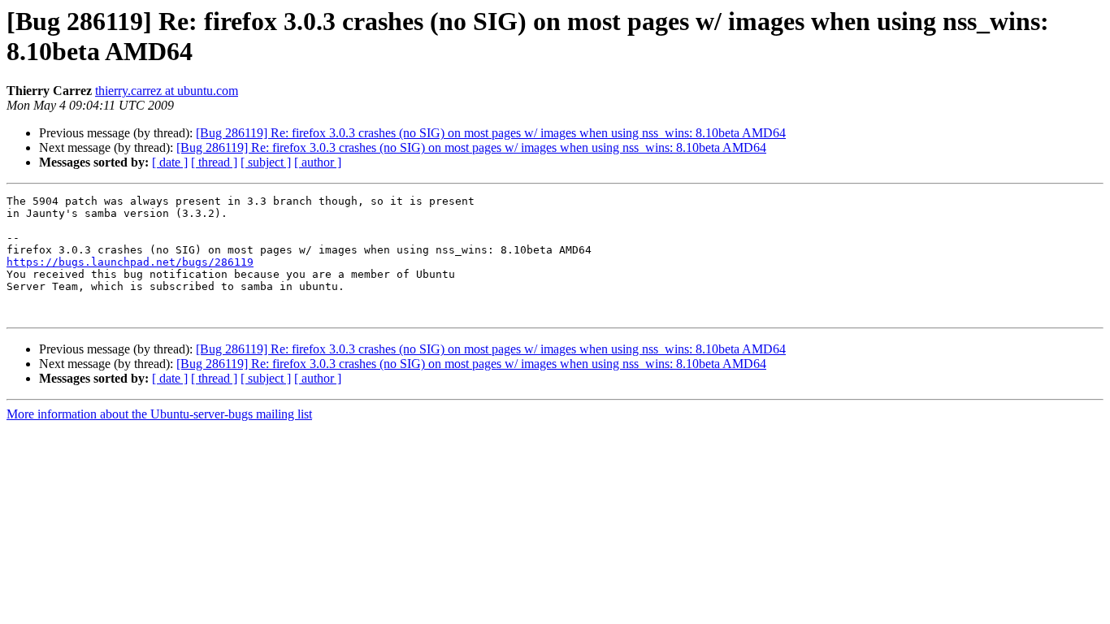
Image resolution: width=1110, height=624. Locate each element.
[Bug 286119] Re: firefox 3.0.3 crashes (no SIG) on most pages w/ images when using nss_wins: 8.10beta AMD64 (491, 133)
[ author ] (317, 162)
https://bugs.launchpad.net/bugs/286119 (130, 262)
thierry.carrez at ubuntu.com (166, 91)
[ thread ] (214, 162)
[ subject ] (266, 162)
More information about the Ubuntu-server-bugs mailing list (159, 414)
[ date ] (170, 162)
